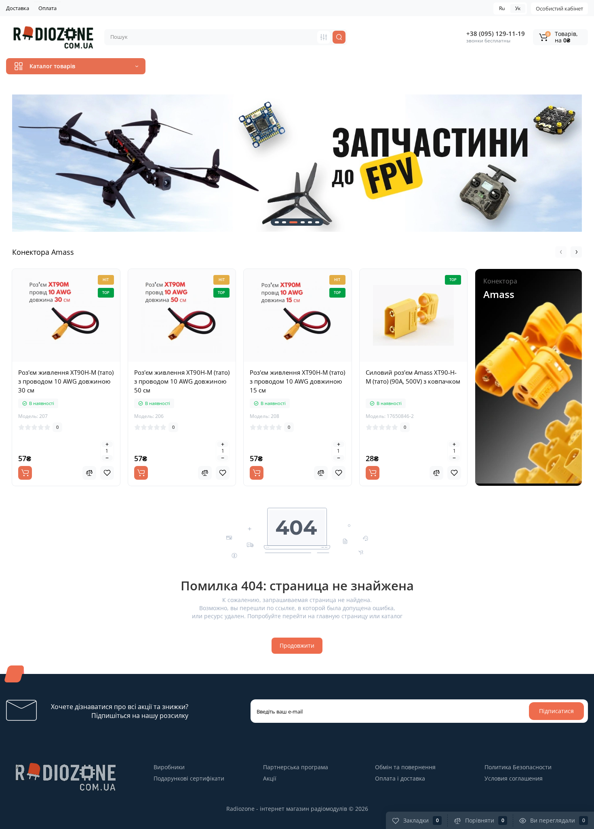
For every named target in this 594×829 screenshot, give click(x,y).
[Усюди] (323, 37)
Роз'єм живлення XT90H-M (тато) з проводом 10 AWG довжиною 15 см (297, 381)
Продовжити (297, 645)
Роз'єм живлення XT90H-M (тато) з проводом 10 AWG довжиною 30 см (66, 381)
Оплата (47, 8)
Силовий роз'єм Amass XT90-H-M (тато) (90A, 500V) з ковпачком (413, 376)
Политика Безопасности (518, 767)
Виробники (169, 767)
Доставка (17, 8)
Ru (502, 8)
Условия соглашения (513, 778)
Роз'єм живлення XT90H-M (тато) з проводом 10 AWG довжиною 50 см (182, 381)
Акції (269, 778)
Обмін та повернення (405, 767)
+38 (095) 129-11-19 (495, 33)
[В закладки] (107, 473)
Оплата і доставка (400, 778)
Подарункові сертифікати (189, 778)
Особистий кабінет (559, 8)
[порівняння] (89, 473)
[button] (12, 163)
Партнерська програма (295, 767)
